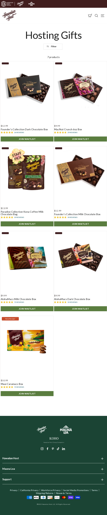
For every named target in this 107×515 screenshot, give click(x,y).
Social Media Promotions (76, 490)
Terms (94, 490)
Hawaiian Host (10, 459)
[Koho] (53, 438)
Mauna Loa (8, 469)
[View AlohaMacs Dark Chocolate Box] (80, 257)
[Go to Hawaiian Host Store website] (20, 3)
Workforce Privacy (51, 490)
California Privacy (29, 490)
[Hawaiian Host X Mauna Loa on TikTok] (58, 448)
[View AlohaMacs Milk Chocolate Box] (27, 257)
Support (7, 480)
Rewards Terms (64, 493)
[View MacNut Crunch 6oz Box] (80, 87)
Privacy (14, 490)
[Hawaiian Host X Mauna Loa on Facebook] (47, 448)
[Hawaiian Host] (41, 429)
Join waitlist (27, 139)
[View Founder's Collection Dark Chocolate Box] (27, 87)
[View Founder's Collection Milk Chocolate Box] (80, 172)
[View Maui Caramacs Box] (27, 342)
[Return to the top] (96, 504)
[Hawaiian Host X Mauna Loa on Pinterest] (52, 448)
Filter (54, 46)
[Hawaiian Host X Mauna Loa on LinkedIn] (63, 448)
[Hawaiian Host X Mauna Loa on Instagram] (42, 448)
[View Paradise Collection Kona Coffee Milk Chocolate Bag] (27, 172)
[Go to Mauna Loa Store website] (31, 3)
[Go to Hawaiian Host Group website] (7, 4)
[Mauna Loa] (66, 430)
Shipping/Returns (44, 493)
